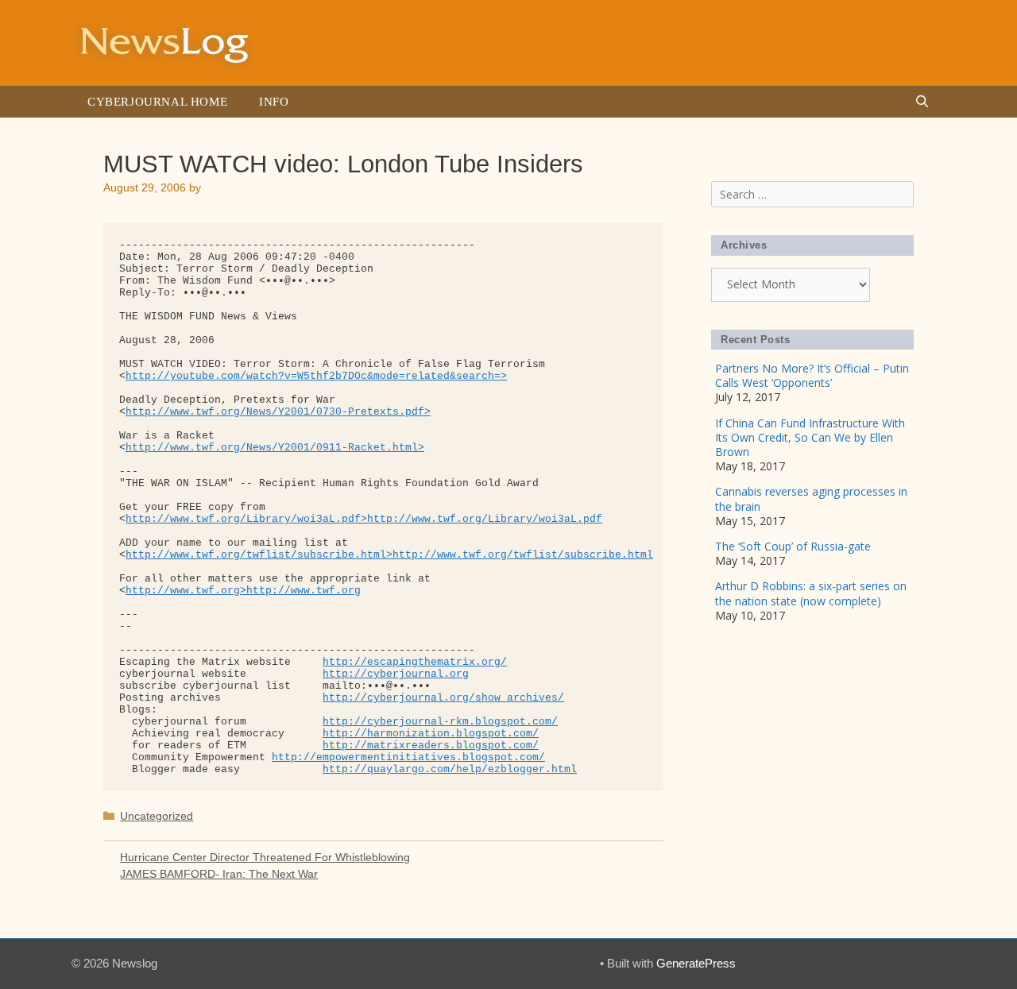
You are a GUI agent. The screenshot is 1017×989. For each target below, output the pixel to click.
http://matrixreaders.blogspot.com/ (431, 745)
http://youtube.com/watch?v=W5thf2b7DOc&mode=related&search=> (316, 376)
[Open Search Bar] (922, 102)
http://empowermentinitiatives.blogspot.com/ (408, 757)
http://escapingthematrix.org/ (415, 662)
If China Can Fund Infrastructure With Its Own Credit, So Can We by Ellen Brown (810, 437)
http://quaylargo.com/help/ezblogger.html (450, 769)
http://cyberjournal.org (396, 674)
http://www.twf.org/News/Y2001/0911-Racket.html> (275, 448)
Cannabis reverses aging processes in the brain (811, 498)
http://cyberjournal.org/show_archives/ (443, 698)
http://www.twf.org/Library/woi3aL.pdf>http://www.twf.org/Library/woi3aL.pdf (364, 519)
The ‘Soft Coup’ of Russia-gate (793, 546)
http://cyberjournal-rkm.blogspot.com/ (440, 722)
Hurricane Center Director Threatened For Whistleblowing (265, 857)
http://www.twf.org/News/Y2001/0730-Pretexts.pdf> (278, 412)
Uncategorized (156, 815)
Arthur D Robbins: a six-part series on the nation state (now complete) (811, 593)
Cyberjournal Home (157, 101)
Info (273, 101)
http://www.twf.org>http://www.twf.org (243, 591)
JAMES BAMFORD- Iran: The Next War (219, 873)
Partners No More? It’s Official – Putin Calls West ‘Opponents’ (812, 375)
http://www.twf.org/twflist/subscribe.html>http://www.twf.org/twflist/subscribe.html (389, 555)
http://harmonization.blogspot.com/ (431, 734)
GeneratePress (696, 963)
